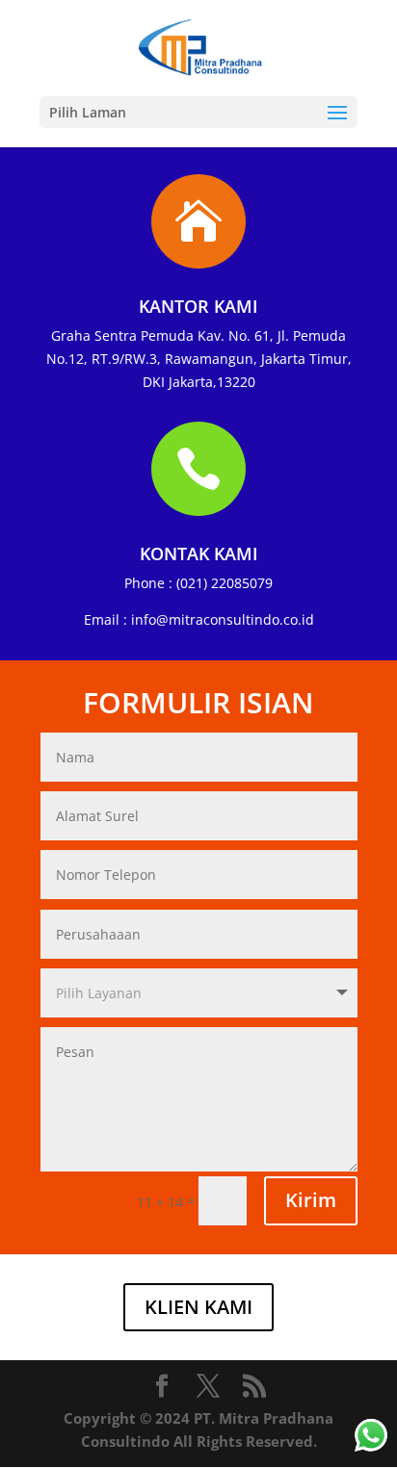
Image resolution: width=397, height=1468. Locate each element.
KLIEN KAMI (198, 1307)
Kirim (310, 1200)
